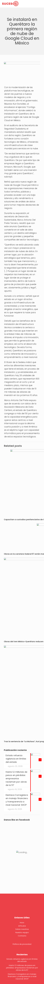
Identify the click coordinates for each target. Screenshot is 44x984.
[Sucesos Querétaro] (10, 3)
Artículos (22, 926)
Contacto (22, 935)
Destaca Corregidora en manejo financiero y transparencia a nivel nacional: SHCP (22, 976)
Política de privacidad (22, 944)
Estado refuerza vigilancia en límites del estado (22, 960)
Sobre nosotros (22, 929)
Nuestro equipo (22, 932)
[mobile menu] (41, 4)
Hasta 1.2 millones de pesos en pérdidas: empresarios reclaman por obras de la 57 (22, 967)
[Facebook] (22, 907)
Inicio (22, 922)
